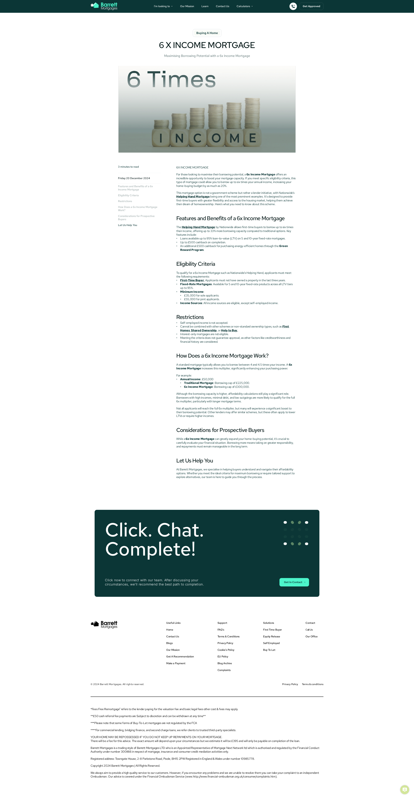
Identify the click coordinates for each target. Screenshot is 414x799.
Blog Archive (225, 663)
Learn (205, 6)
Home (169, 629)
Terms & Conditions (229, 636)
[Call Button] (293, 6)
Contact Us (222, 6)
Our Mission (187, 6)
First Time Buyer (272, 629)
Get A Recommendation (180, 656)
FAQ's (221, 629)
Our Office (311, 636)
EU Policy (223, 656)
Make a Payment (175, 663)
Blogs (169, 643)
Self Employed (271, 643)
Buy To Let (269, 650)
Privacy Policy (225, 643)
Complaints (224, 670)
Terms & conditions (312, 684)
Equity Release (271, 636)
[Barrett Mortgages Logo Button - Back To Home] (104, 6)
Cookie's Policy (226, 650)
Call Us (309, 629)
